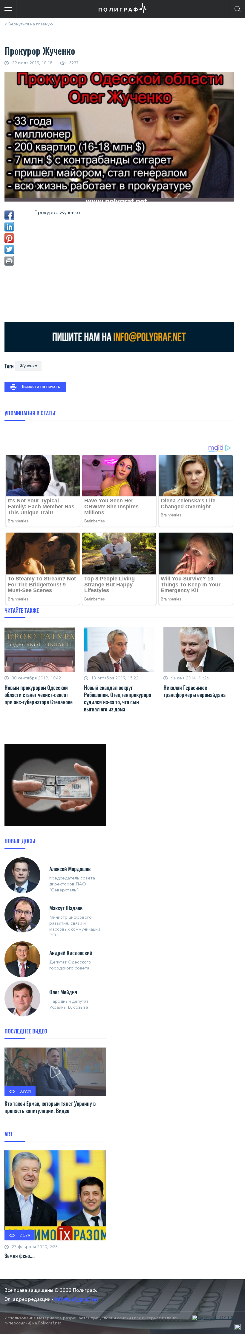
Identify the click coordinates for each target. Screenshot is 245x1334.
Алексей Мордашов (70, 869)
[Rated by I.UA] (238, 1327)
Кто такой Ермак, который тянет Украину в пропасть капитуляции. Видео (50, 1107)
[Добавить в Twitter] (9, 249)
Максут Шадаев (65, 908)
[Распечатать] (9, 261)
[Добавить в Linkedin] (9, 226)
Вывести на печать (41, 386)
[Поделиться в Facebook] (9, 215)
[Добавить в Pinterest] (9, 238)
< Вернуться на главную (28, 24)
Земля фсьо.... (19, 1256)
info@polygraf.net (77, 1299)
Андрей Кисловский (70, 953)
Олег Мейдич (63, 992)
